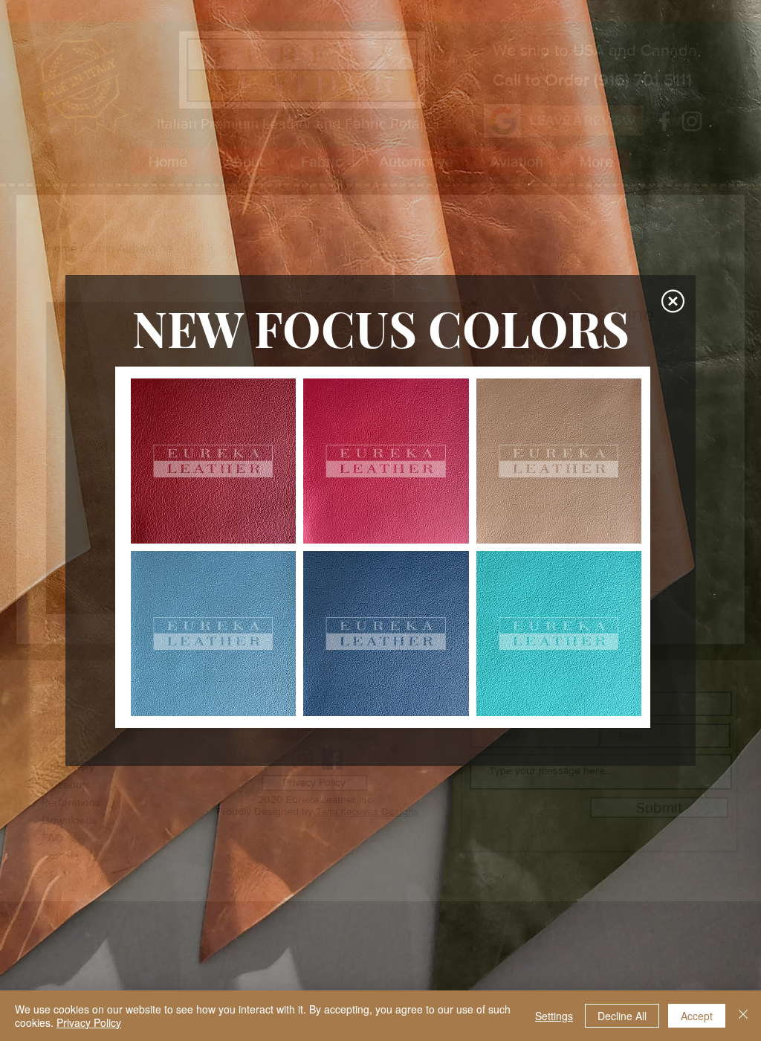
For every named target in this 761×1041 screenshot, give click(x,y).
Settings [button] (554, 1015)
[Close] (743, 1015)
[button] (672, 301)
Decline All (622, 1015)
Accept (697, 1015)
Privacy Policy (88, 1022)
